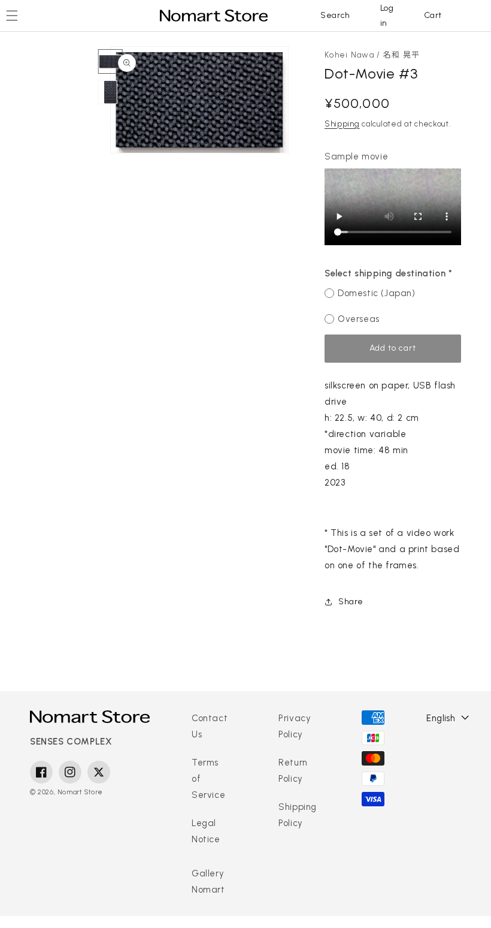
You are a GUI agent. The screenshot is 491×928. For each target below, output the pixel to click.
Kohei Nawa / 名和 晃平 (372, 54)
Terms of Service (208, 778)
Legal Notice (206, 831)
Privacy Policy (294, 726)
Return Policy (293, 770)
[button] (335, 15)
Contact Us (210, 726)
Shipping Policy (297, 815)
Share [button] (350, 601)
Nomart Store (80, 792)
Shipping (342, 123)
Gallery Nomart (208, 881)
